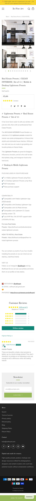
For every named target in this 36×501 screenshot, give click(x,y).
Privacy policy (6, 418)
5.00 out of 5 (23, 307)
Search (4, 412)
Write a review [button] (18, 328)
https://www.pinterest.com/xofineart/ (22, 293)
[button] (8, 101)
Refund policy (6, 422)
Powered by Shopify (18, 488)
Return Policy (6, 432)
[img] (6, 342)
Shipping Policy (7, 428)
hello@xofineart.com (8, 442)
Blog (3, 425)
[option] (18, 44)
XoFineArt (5, 91)
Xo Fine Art (18, 9)
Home (7, 16)
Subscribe (17, 395)
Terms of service (7, 415)
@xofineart (21, 266)
